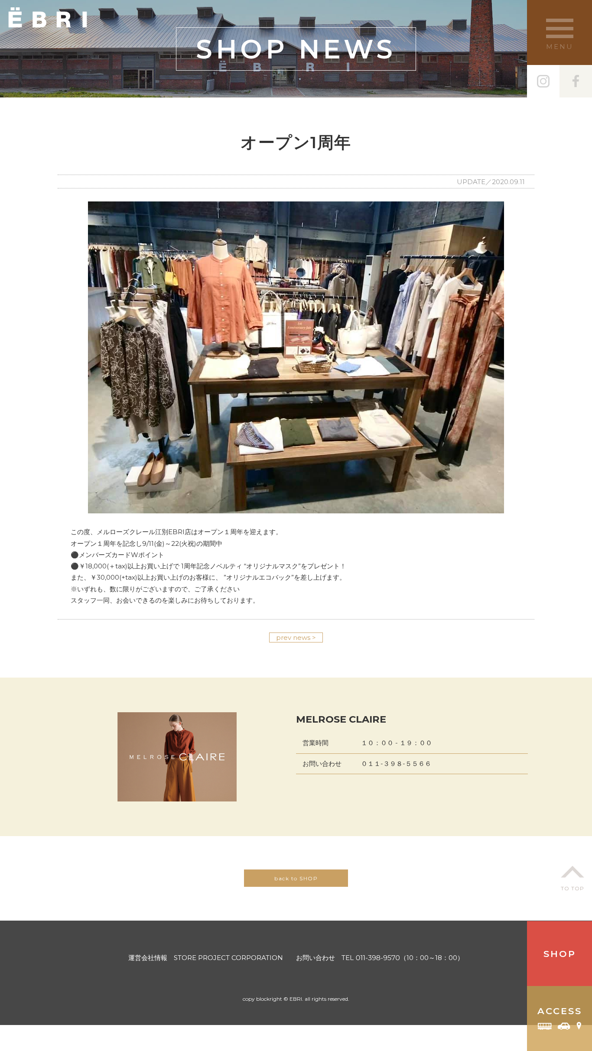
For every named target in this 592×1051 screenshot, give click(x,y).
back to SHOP (296, 878)
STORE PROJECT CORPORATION (228, 958)
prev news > (296, 637)
